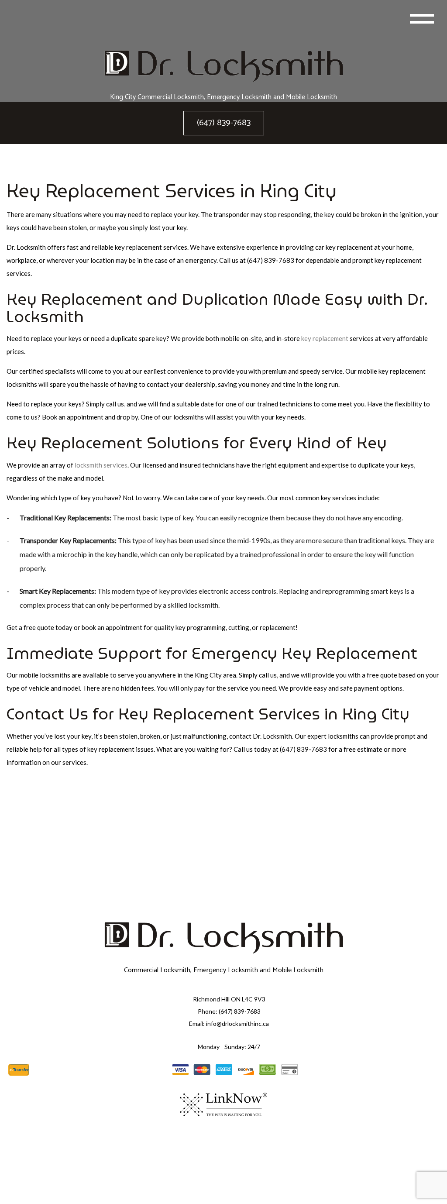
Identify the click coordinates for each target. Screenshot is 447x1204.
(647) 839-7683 (224, 123)
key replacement (324, 338)
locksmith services (101, 465)
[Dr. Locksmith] (223, 66)
